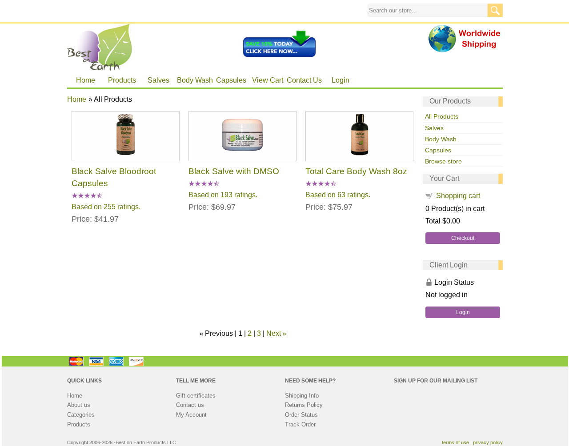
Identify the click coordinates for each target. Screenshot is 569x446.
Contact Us (304, 80)
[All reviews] (87, 196)
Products (122, 80)
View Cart (267, 80)
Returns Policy (304, 405)
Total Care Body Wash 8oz (356, 171)
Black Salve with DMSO (233, 171)
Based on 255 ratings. (106, 206)
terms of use (455, 442)
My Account (191, 414)
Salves (158, 80)
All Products (441, 116)
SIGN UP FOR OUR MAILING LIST (435, 380)
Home (85, 80)
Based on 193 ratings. (222, 194)
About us (78, 405)
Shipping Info (302, 395)
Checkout (462, 238)
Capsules (231, 80)
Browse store (443, 161)
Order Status (301, 414)
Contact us (190, 405)
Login (340, 80)
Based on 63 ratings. (337, 194)
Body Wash (195, 80)
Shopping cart (458, 195)
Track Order (300, 424)
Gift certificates (196, 395)
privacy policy (488, 442)
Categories (81, 414)
